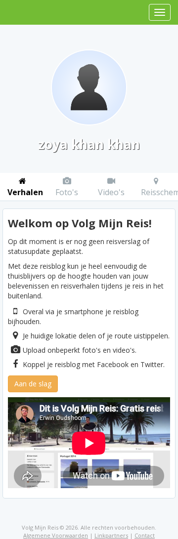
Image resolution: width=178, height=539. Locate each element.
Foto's (66, 192)
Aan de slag (32, 383)
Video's (111, 192)
